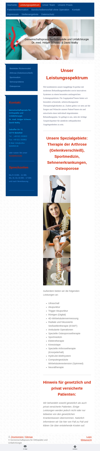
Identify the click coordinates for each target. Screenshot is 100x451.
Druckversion (17, 437)
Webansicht (86, 440)
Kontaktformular (15, 156)
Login (89, 437)
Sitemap (29, 437)
